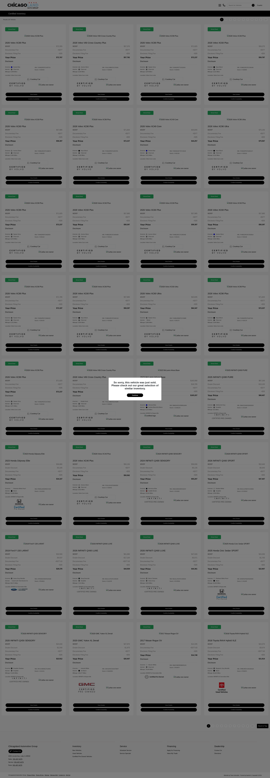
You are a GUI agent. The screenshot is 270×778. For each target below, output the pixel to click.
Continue (135, 395)
